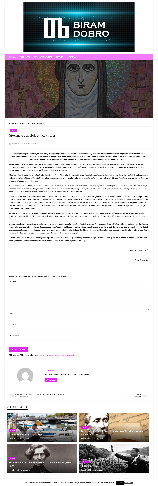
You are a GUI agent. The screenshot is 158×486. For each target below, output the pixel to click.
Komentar (12, 281)
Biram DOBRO (17, 144)
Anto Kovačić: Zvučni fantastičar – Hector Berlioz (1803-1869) (40, 464)
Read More (128, 483)
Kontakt (60, 57)
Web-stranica (14, 336)
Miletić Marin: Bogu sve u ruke (25, 434)
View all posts (51, 380)
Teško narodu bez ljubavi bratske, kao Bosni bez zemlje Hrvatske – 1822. (112, 433)
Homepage (12, 123)
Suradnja (71, 57)
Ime (11, 314)
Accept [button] (120, 483)
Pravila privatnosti (43, 57)
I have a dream (89, 465)
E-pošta (12, 325)
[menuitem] (19, 57)
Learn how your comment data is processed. (57, 355)
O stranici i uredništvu (19, 57)
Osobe (21, 123)
